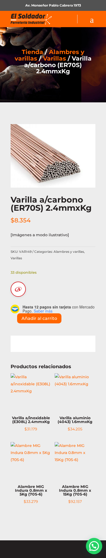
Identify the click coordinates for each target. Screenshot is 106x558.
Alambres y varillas (69, 252)
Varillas (54, 58)
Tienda (32, 52)
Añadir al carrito (39, 318)
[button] (94, 546)
